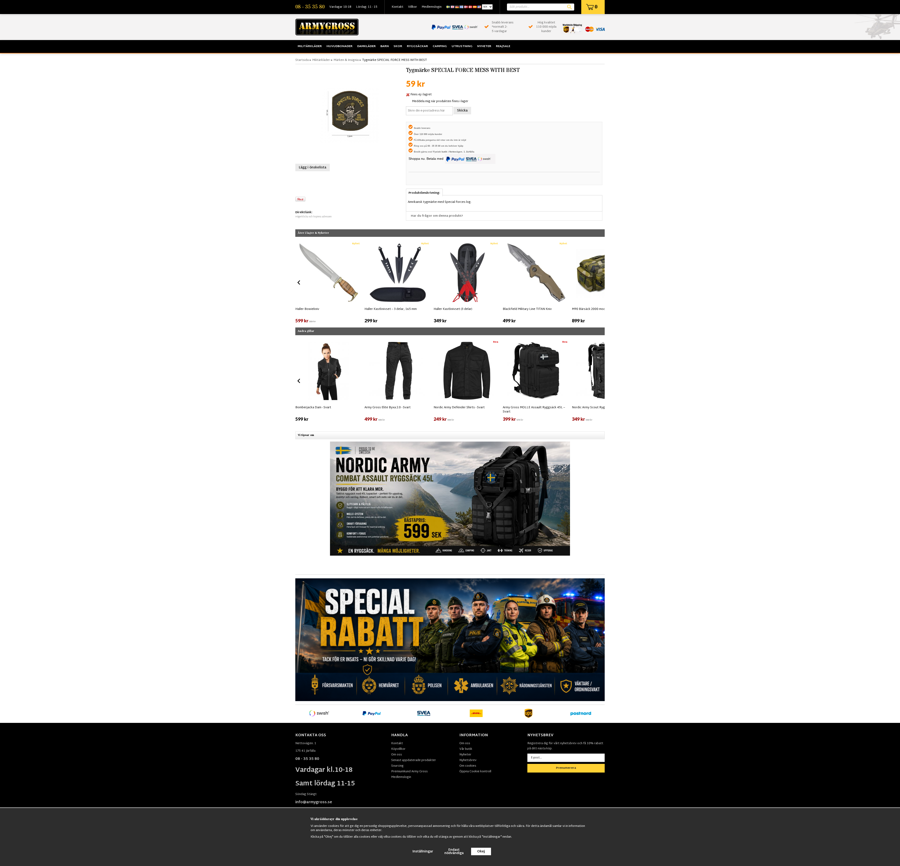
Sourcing (397, 766)
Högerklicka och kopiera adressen (313, 217)
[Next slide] (601, 282)
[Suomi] (461, 7)
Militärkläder (310, 46)
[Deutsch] (457, 7)
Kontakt (397, 7)
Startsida (302, 60)
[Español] (475, 7)
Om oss (396, 755)
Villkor (412, 7)
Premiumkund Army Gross (409, 771)
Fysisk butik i (441, 151)
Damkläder (366, 46)
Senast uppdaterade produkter (413, 760)
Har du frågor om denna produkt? (437, 216)
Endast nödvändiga (454, 851)
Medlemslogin (432, 7)
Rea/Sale (503, 46)
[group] (328, 281)
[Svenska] (448, 7)
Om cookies (467, 766)
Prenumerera (566, 768)
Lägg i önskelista (312, 168)
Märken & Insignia (346, 60)
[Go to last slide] (299, 282)
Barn (384, 46)
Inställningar (422, 852)
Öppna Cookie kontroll (475, 771)
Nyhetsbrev (467, 760)
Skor (398, 46)
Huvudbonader (339, 46)
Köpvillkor (398, 749)
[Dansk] (470, 7)
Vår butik (465, 749)
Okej (481, 852)
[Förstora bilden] (349, 113)
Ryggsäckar (417, 46)
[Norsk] (466, 7)
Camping (440, 46)
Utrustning (462, 46)
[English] (452, 7)
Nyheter (484, 46)
